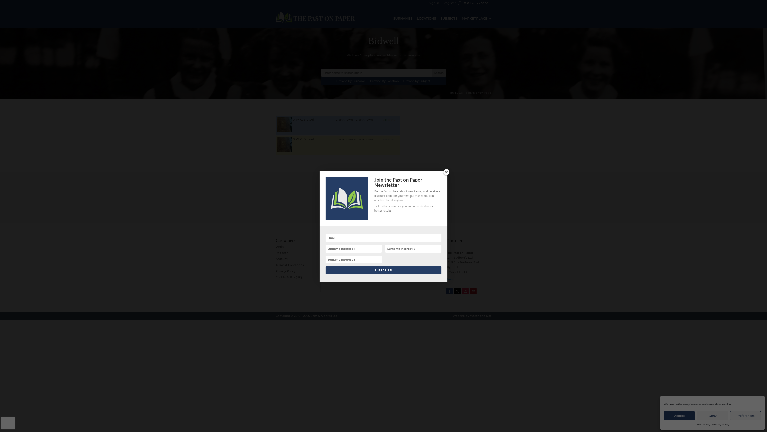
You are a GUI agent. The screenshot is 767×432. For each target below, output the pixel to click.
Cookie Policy (702, 424)
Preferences (745, 416)
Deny (712, 416)
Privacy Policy (720, 424)
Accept (679, 416)
